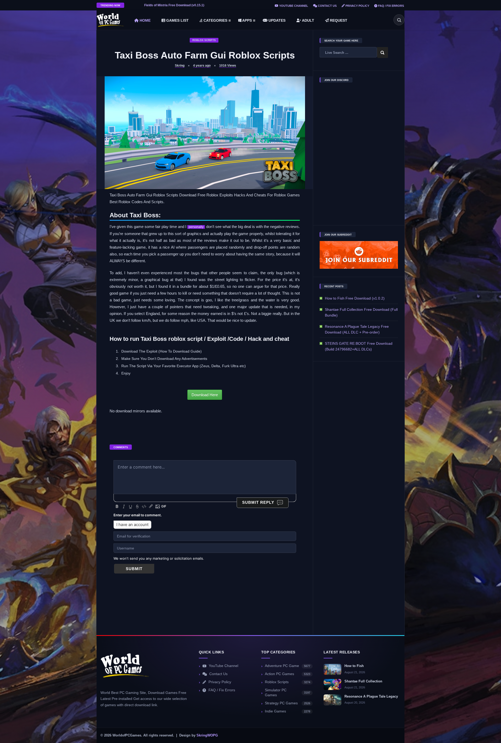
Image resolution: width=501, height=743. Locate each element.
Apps (246, 20)
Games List (177, 20)
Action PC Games (287, 674)
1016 (227, 65)
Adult (307, 20)
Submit (134, 568)
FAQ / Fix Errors (390, 5)
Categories (214, 20)
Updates (276, 20)
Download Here (205, 395)
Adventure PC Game (287, 666)
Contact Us (327, 5)
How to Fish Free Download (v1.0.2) (355, 298)
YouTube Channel (293, 5)
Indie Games (287, 711)
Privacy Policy (357, 5)
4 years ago (202, 65)
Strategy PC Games (287, 703)
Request (338, 20)
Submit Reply (258, 502)
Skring (179, 65)
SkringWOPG (207, 735)
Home (145, 20)
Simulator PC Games (287, 692)
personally (196, 227)
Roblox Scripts (204, 40)
